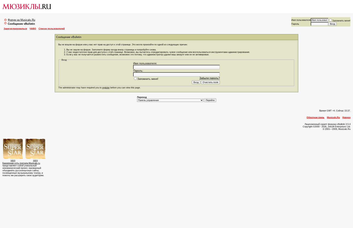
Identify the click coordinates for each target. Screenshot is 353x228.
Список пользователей (52, 28)
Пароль (295, 24)
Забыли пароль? (209, 78)
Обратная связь (315, 117)
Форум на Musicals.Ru (21, 19)
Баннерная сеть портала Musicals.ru (21, 163)
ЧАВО (32, 28)
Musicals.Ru (333, 117)
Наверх (346, 117)
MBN (13, 160)
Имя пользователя (301, 20)
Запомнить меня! (341, 20)
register (106, 87)
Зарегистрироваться (15, 28)
